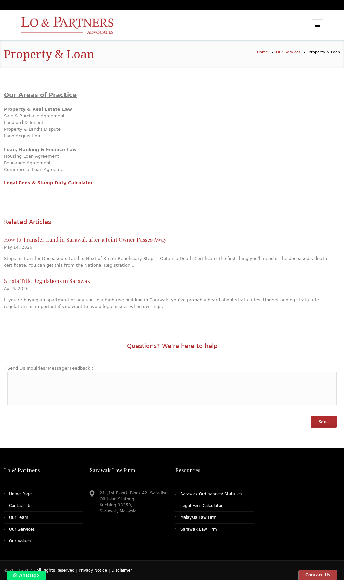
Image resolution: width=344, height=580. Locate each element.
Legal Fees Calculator (201, 505)
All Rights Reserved (56, 570)
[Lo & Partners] (75, 25)
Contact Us (20, 505)
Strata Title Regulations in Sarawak (47, 280)
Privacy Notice (93, 570)
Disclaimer (121, 570)
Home (262, 52)
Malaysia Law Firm (198, 517)
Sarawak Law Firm (198, 529)
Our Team (18, 517)
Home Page (20, 494)
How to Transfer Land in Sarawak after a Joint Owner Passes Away (85, 239)
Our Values (20, 541)
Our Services (288, 52)
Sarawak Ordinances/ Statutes (211, 494)
